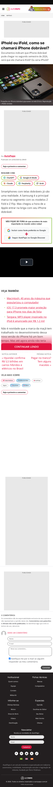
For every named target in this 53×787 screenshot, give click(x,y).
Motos (13, 709)
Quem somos (13, 681)
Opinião (40, 705)
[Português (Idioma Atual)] (21, 758)
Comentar (46, 668)
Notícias (9, 15)
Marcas (39, 681)
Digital (5, 385)
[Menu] (3, 9)
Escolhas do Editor (23, 380)
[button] (40, 9)
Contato (13, 690)
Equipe (13, 686)
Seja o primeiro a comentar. (14, 166)
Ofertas (39, 723)
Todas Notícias (8, 380)
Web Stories (39, 718)
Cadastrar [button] (26, 747)
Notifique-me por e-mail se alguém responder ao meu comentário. (26, 660)
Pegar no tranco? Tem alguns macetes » (41, 361)
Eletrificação (13, 723)
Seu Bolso (15, 385)
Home (3, 15)
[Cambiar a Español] (32, 758)
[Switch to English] (26, 758)
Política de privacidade (27, 784)
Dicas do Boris (13, 714)
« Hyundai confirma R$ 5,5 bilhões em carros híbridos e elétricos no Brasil (13, 363)
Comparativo (40, 686)
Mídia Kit (13, 695)
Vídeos (27, 385)
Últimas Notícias (13, 705)
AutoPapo (9, 156)
